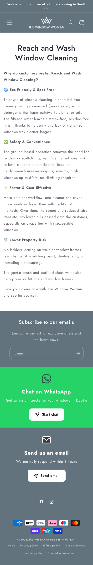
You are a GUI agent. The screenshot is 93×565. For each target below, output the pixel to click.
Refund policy (51, 545)
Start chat (50, 414)
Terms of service (75, 545)
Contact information (61, 553)
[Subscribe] (78, 353)
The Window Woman (42, 539)
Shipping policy (34, 553)
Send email (50, 475)
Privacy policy (29, 545)
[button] (9, 22)
